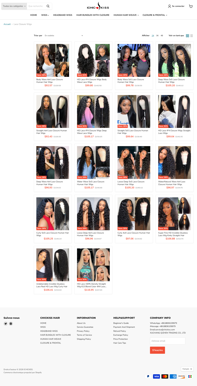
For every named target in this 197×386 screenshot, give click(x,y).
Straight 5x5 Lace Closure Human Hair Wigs (133, 132)
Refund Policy (119, 331)
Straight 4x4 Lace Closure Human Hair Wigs (51, 132)
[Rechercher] (48, 6)
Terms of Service (84, 335)
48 (162, 35)
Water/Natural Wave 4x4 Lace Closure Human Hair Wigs (171, 183)
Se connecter (178, 6)
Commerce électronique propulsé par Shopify (23, 372)
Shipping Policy (84, 339)
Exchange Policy (120, 335)
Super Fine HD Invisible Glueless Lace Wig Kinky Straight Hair (173, 234)
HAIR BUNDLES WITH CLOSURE (92, 15)
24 (153, 35)
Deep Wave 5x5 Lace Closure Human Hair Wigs (171, 80)
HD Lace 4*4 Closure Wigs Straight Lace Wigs (174, 132)
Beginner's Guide (121, 323)
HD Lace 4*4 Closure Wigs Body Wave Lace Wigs (92, 80)
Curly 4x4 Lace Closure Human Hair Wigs (134, 234)
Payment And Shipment (124, 327)
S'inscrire (157, 350)
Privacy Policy (83, 331)
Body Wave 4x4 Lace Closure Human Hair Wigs (49, 80)
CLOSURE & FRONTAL (154, 15)
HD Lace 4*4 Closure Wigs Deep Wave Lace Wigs (92, 132)
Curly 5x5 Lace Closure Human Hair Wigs (52, 234)
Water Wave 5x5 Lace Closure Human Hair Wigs (90, 183)
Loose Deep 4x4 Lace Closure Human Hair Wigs (90, 234)
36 (157, 35)
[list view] (192, 36)
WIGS (44, 15)
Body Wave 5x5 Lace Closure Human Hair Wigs (131, 80)
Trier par (38, 35)
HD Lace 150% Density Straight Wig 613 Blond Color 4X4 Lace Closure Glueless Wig (91, 287)
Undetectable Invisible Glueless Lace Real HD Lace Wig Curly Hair (51, 285)
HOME (33, 15)
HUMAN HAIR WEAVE (125, 15)
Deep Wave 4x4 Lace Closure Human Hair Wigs (49, 183)
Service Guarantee (85, 327)
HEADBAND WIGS (62, 15)
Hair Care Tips (119, 343)
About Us (81, 323)
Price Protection (120, 339)
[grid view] (187, 36)
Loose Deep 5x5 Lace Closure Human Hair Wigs (131, 183)
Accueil (7, 24)
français (186, 369)
